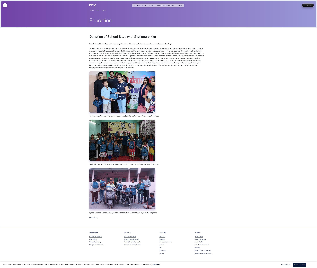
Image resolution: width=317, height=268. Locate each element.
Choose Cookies (286, 265)
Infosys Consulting (95, 242)
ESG (97, 10)
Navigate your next (140, 5)
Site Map (197, 247)
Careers (179, 5)
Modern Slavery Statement (203, 250)
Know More (93, 217)
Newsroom (162, 250)
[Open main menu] (5, 5)
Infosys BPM (93, 239)
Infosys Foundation (130, 236)
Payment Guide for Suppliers (203, 253)
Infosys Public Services (96, 245)
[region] (158, 265)
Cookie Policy (199, 242)
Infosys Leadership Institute (132, 245)
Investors (151, 5)
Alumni (161, 253)
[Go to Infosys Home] (93, 5)
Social (104, 10)
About (92, 10)
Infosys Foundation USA (131, 239)
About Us (162, 236)
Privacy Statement (200, 239)
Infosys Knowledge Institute (165, 5)
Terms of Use (199, 236)
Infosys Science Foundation (132, 242)
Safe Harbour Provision (202, 245)
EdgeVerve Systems (95, 236)
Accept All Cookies (299, 265)
